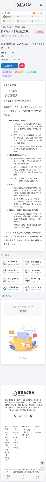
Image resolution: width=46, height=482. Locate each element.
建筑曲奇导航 (10, 400)
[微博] (20, 416)
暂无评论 (8, 296)
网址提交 (15, 443)
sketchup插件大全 (26, 431)
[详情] (21, 262)
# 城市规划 (31, 72)
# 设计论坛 (7, 76)
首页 (4, 27)
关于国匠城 (13, 90)
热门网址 (15, 438)
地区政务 (6, 454)
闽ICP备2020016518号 (31, 470)
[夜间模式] (42, 468)
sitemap (15, 448)
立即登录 (23, 311)
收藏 (40, 31)
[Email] (26, 416)
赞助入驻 (39, 13)
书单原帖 (36, 472)
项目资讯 (10, 27)
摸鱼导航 (6, 459)
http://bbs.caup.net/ (21, 100)
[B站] (31, 416)
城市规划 (17, 27)
